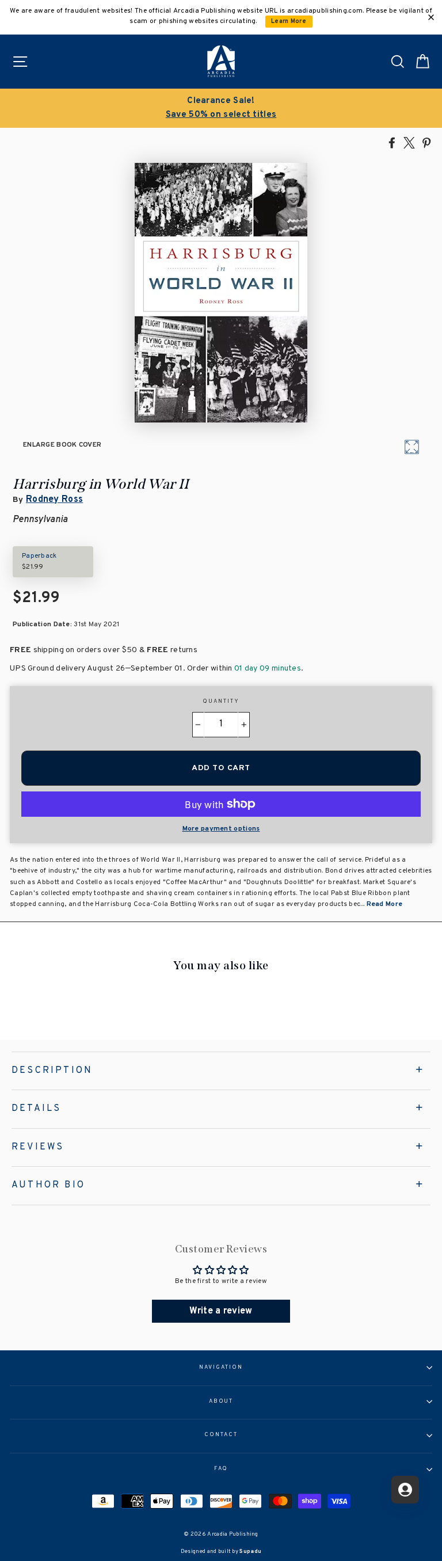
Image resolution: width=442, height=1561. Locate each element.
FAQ (221, 1468)
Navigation (220, 1367)
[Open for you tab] (405, 1489)
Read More (385, 904)
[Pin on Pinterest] (426, 142)
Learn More (288, 21)
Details (36, 1108)
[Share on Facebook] (392, 142)
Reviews (38, 1147)
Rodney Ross (54, 499)
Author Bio (48, 1185)
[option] (221, 108)
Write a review (220, 1311)
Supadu (250, 1551)
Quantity (221, 701)
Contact (220, 1434)
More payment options (221, 828)
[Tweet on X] (409, 142)
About (221, 1401)
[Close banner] (431, 17)
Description (52, 1070)
